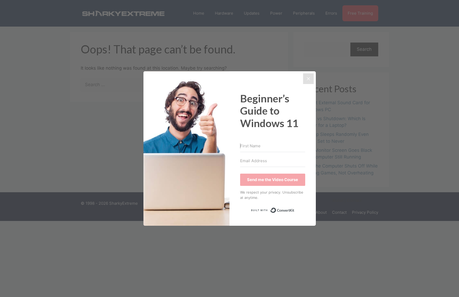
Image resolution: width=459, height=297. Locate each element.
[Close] (308, 78)
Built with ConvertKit (294, 209)
